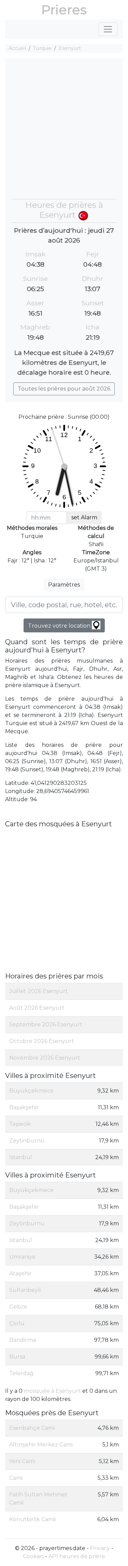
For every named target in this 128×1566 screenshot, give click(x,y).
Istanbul (20, 1157)
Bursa (17, 1356)
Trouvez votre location (60, 626)
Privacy (100, 1548)
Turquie (42, 48)
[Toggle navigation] (107, 29)
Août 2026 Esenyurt (37, 1008)
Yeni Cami (22, 1461)
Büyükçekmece (31, 1090)
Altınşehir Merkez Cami (41, 1444)
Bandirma (22, 1340)
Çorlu (17, 1323)
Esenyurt (70, 48)
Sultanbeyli (25, 1290)
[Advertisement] (64, 132)
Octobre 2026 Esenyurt (41, 1041)
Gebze (18, 1306)
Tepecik (20, 1124)
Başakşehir (24, 1107)
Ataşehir (20, 1273)
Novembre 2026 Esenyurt (44, 1058)
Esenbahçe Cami (32, 1428)
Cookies (33, 1556)
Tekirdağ (21, 1373)
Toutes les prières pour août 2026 (64, 388)
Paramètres (64, 584)
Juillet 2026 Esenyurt (38, 991)
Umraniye (22, 1257)
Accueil (17, 48)
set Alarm (84, 517)
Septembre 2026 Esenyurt (45, 1024)
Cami (16, 1478)
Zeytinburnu (27, 1140)
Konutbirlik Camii (32, 1519)
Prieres (64, 10)
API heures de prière (76, 1556)
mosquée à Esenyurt (52, 1391)
